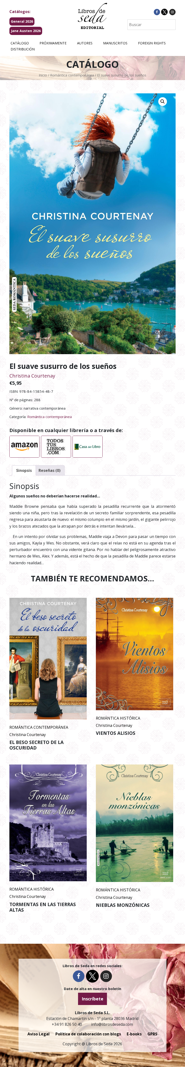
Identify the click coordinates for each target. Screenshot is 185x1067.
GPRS (152, 1034)
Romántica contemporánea (72, 75)
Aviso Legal (38, 1034)
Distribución (23, 49)
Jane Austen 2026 (26, 30)
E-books (134, 1034)
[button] (162, 101)
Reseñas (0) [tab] (49, 470)
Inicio (43, 75)
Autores (84, 43)
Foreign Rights (152, 43)
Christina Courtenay (32, 375)
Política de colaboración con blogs (88, 1034)
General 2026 (22, 21)
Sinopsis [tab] (24, 470)
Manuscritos (115, 43)
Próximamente (53, 43)
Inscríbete (92, 999)
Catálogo (20, 43)
